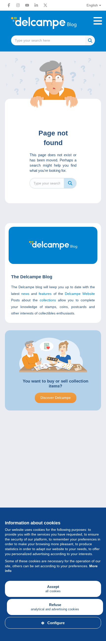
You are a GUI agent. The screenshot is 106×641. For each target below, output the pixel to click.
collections (48, 300)
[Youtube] (27, 5)
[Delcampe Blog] (53, 23)
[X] (45, 5)
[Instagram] (18, 5)
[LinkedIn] (36, 5)
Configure (56, 623)
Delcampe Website (80, 294)
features (45, 294)
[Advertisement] (53, 478)
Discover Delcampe (55, 398)
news (25, 294)
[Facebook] (9, 5)
